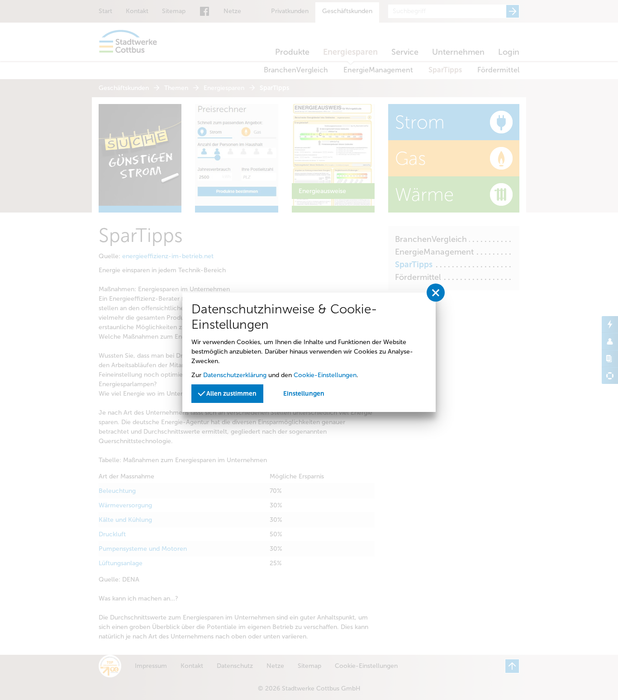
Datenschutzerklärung (234, 375)
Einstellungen (303, 393)
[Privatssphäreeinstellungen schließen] (436, 293)
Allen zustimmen (231, 393)
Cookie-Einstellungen (325, 375)
